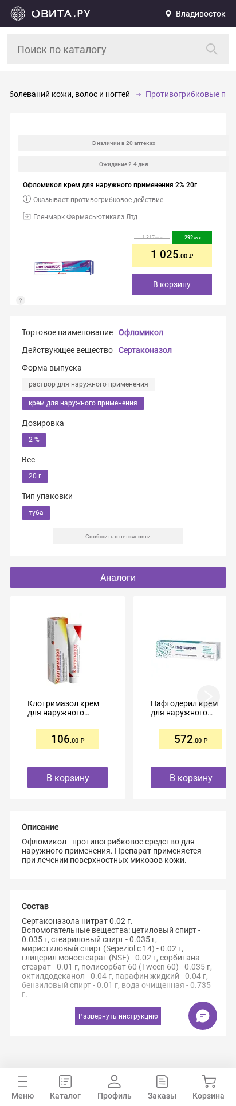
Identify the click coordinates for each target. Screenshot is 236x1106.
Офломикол (141, 332)
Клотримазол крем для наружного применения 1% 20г (63, 708)
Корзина (208, 1095)
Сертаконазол (145, 350)
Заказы (162, 1095)
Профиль (114, 1095)
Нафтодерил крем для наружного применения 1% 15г (187, 708)
